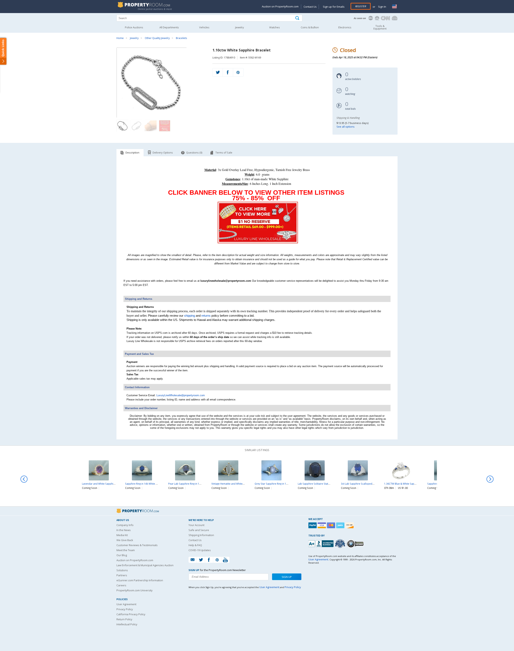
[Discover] (350, 525)
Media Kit (122, 535)
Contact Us (310, 6)
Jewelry (134, 38)
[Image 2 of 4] (137, 126)
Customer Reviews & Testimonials (137, 545)
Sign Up (287, 577)
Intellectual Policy (126, 624)
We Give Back (124, 540)
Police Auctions (134, 27)
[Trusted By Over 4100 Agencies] (341, 544)
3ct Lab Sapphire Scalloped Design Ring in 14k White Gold (373, 483)
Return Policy (124, 619)
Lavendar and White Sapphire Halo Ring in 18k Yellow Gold (115, 483)
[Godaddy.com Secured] (356, 543)
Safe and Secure (199, 530)
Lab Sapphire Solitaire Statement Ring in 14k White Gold (329, 483)
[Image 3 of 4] (151, 126)
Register (360, 6)
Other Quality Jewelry (157, 38)
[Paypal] (313, 525)
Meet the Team (125, 550)
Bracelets (181, 38)
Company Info (125, 525)
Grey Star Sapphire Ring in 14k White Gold (278, 483)
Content (4, 51)
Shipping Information (201, 535)
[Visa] (322, 525)
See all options (346, 126)
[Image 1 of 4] (160, 82)
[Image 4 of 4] (165, 126)
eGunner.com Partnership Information (139, 580)
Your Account (196, 525)
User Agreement (126, 604)
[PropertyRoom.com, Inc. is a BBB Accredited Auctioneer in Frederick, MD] (321, 543)
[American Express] (340, 525)
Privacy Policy (124, 609)
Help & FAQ (195, 545)
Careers (121, 585)
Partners (121, 575)
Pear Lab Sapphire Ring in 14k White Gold (191, 483)
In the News (123, 530)
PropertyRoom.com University (134, 590)
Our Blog (121, 555)
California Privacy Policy (130, 614)
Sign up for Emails (334, 6)
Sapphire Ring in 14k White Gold (143, 483)
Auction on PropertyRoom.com (280, 6)
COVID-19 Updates (200, 550)
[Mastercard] (331, 525)
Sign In (381, 6)
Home (120, 38)
